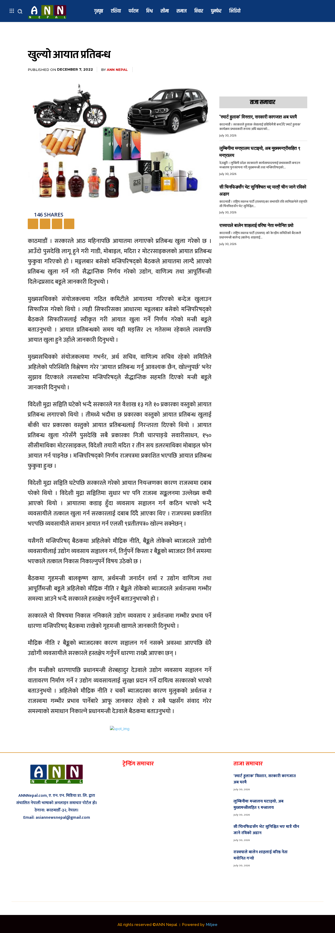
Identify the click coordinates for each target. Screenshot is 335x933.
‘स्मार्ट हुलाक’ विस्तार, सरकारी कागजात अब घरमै (258, 117)
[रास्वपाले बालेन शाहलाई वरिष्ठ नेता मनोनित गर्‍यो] (314, 858)
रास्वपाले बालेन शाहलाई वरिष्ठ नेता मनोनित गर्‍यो (256, 225)
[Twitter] (45, 224)
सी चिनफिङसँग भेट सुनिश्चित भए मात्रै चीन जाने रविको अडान (266, 830)
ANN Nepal (117, 69)
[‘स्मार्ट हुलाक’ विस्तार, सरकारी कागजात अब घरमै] (314, 781)
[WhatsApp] (69, 224)
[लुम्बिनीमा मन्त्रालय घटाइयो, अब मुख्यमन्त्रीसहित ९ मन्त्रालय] (314, 807)
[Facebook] (33, 224)
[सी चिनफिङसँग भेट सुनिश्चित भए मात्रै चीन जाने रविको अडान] (314, 832)
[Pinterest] (57, 224)
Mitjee (211, 924)
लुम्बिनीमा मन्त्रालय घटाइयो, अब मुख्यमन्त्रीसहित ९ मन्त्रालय (258, 804)
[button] (20, 11)
